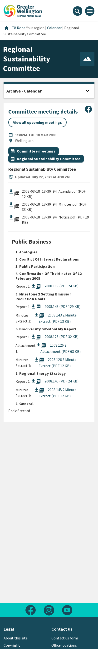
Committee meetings (36, 151)
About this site (16, 638)
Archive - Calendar (24, 91)
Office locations (64, 645)
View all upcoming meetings (37, 122)
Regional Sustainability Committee (49, 158)
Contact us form (64, 638)
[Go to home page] (23, 10)
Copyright (12, 645)
